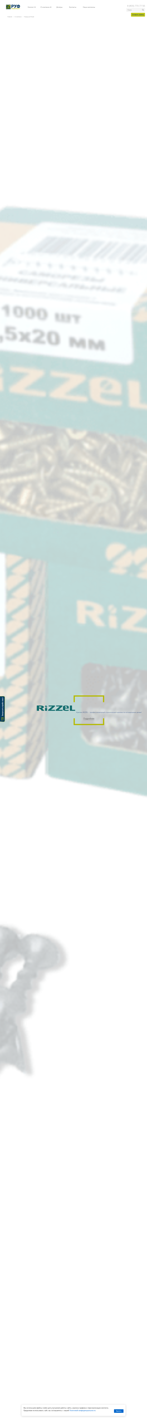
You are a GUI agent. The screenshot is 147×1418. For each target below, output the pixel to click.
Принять (119, 1411)
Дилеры (59, 7)
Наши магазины (89, 7)
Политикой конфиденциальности (83, 1410)
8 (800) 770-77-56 (136, 6)
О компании (45, 7)
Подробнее (88, 718)
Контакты (72, 7)
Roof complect (13, 7)
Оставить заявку (138, 15)
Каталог (31, 7)
